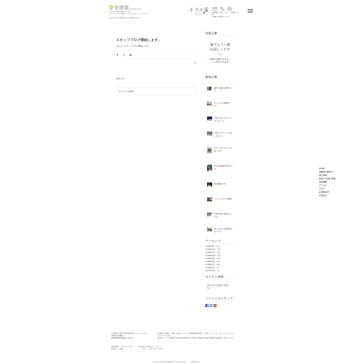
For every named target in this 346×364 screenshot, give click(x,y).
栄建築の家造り (326, 172)
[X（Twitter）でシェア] (124, 54)
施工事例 (323, 175)
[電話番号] (222, 8)
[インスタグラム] (229, 8)
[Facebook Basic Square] (206, 305)
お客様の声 (324, 192)
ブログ (322, 189)
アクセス (323, 185)
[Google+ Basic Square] (215, 305)
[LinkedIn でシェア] (130, 54)
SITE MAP (195, 362)
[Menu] (250, 11)
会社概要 (323, 182)
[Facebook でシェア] (117, 54)
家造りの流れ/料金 (327, 178)
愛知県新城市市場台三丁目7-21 (122, 338)
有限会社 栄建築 (117, 336)
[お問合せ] (214, 8)
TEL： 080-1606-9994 (152, 349)
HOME (322, 168)
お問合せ (323, 195)
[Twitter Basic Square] (210, 305)
